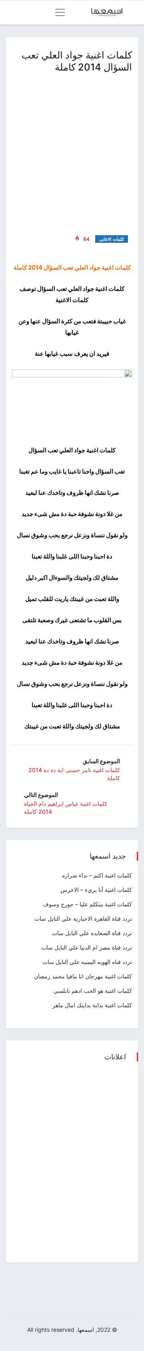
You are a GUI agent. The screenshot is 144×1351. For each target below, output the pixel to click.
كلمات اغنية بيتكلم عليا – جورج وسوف (87, 904)
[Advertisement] (72, 152)
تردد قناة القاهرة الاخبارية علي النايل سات (83, 918)
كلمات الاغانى (111, 239)
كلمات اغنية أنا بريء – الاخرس (96, 889)
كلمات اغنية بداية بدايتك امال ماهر (92, 1005)
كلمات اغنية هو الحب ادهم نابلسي (93, 990)
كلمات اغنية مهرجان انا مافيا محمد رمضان (83, 976)
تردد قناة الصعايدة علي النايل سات (92, 933)
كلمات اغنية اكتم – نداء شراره (97, 875)
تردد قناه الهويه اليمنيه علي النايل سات (87, 961)
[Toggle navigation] (60, 12)
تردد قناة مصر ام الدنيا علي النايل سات (86, 947)
